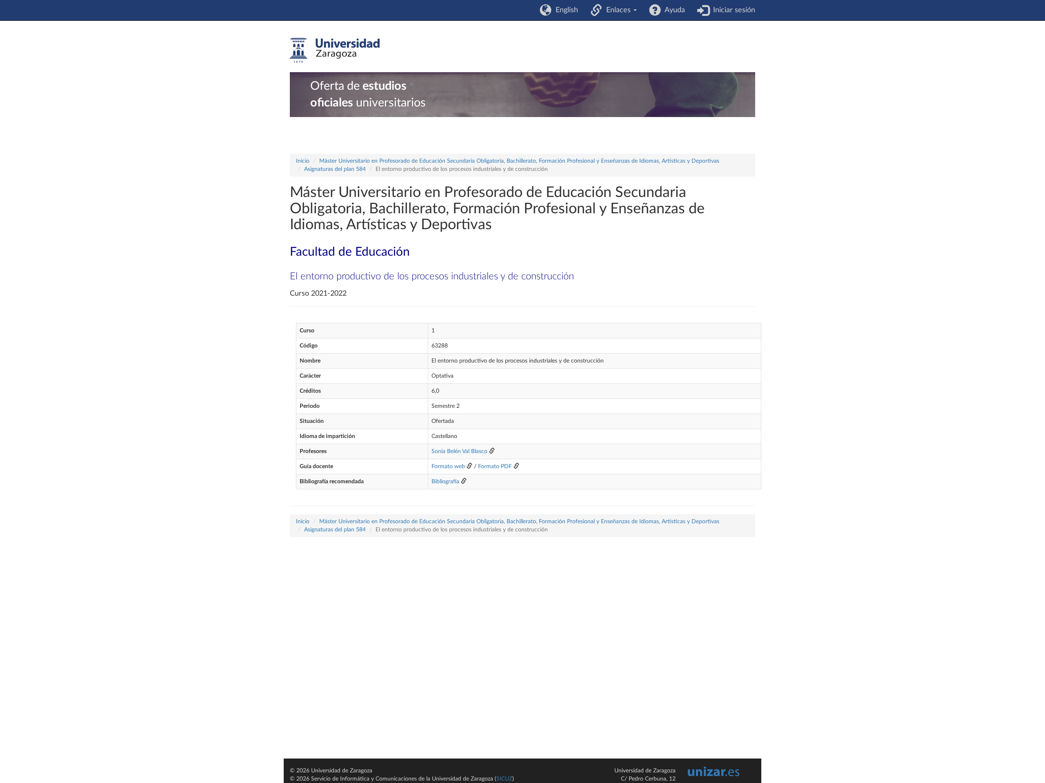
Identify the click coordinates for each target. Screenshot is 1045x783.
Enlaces (617, 10)
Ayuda (673, 10)
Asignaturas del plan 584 (335, 169)
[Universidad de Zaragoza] (335, 50)
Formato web (448, 466)
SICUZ (504, 779)
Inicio (302, 161)
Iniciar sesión (732, 10)
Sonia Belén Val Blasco (459, 451)
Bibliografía (445, 481)
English (564, 10)
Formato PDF (495, 466)
